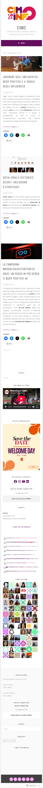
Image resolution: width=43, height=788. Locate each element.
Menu (23, 43)
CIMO (21, 28)
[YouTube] (23, 481)
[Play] (6, 407)
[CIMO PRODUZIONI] (23, 779)
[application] (21, 398)
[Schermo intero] (37, 407)
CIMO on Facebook (21, 527)
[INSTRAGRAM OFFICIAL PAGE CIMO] (15, 779)
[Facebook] (15, 481)
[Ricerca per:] (21, 378)
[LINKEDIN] (19, 779)
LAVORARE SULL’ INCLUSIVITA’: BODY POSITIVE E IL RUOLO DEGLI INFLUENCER (21, 81)
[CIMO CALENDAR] (32, 779)
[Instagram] (19, 481)
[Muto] (33, 407)
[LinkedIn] (27, 481)
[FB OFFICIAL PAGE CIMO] (11, 779)
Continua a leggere (11, 126)
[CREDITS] (28, 779)
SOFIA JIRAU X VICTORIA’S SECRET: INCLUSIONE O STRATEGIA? (18, 182)
